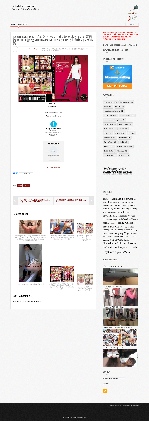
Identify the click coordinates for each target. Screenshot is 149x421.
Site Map (106, 384)
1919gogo (106, 199)
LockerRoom (108, 115)
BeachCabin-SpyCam (122, 198)
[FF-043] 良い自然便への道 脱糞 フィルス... (119, 327)
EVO (112, 205)
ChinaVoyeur (113, 202)
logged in (25, 301)
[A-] (14, 51)
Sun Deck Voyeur (123, 146)
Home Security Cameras (112, 111)
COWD (122, 202)
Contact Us (23, 24)
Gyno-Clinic (132, 205)
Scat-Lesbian (108, 138)
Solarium (132, 243)
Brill (135, 199)
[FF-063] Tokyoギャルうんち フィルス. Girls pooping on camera (85, 238)
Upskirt (121, 155)
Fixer (124, 205)
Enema (106, 106)
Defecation (129, 202)
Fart (116, 205)
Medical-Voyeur (127, 215)
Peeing (106, 133)
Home (12, 24)
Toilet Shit (120, 151)
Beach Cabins (108, 102)
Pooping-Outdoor (109, 230)
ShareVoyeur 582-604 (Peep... (114, 286)
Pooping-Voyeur (123, 233)
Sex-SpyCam (116, 239)
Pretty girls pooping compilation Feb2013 (30, 284)
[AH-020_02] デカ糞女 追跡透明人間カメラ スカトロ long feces (35, 201)
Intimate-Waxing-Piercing (125, 208)
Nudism (122, 129)
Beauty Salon (124, 102)
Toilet (106, 151)
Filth (120, 205)
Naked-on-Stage (110, 219)
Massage (115, 216)
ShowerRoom (108, 142)
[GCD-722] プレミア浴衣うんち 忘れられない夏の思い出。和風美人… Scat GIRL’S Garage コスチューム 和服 (62, 286)
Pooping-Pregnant (123, 230)
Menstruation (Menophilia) (113, 120)
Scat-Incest (127, 236)
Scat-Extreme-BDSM (116, 237)
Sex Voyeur (123, 138)
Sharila (126, 240)
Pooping (36, 49)
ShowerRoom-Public (113, 243)
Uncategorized (108, 155)
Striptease (107, 146)
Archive (105, 378)
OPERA (20, 185)
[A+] (17, 51)
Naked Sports (108, 124)
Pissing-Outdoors (126, 222)
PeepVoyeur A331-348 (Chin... (114, 307)
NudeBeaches (108, 129)
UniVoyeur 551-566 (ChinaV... (114, 348)
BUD (104, 202)
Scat (129, 133)
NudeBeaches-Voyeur (128, 219)
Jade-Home (111, 212)
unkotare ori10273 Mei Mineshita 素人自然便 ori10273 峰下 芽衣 (85, 288)
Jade (104, 212)
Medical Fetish (125, 115)
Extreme (118, 106)
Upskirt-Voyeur (123, 252)
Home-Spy (108, 208)
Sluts (125, 243)
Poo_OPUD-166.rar (53, 167)
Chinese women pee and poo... (114, 266)
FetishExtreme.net (24, 6)
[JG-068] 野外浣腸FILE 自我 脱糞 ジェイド (71, 201)
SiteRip (122, 142)
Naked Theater (123, 124)
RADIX (135, 233)
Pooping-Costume (127, 227)
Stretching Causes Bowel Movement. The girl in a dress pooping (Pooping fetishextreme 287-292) (62, 237)
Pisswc (106, 226)
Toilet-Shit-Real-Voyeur (115, 247)
